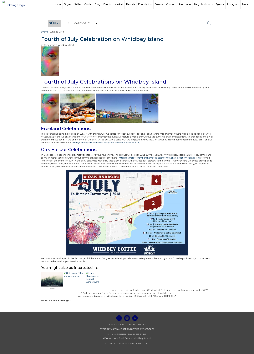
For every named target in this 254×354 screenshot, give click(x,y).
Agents (220, 4)
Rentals (130, 4)
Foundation (145, 4)
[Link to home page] (15, 4)
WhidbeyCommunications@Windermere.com (127, 329)
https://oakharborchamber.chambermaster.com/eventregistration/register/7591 (159, 157)
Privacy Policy (136, 324)
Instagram (233, 4)
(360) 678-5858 (141, 334)
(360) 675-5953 (121, 334)
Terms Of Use (116, 324)
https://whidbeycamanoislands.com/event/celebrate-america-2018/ (106, 142)
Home (57, 4)
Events (107, 4)
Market (119, 4)
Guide (88, 4)
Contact (171, 4)
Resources (185, 4)
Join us (159, 4)
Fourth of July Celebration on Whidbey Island (102, 39)
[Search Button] (209, 23)
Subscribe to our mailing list (56, 300)
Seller (77, 4)
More (246, 6)
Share (249, 37)
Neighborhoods (203, 4)
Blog (97, 4)
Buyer (67, 4)
